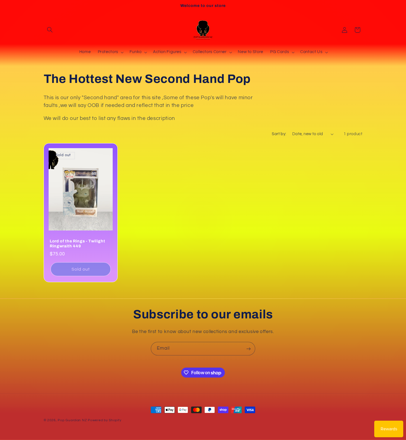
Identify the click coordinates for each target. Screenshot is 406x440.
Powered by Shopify (104, 420)
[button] (50, 29)
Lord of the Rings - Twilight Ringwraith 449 (77, 243)
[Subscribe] (248, 348)
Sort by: (279, 134)
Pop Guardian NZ (72, 420)
